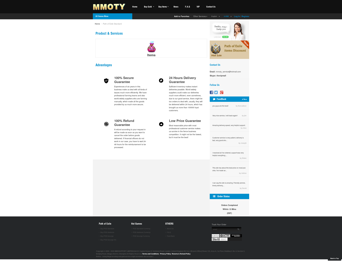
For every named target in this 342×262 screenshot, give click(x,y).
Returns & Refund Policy (181, 254)
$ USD (226, 16)
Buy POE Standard (107, 228)
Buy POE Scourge (107, 236)
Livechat (228, 31)
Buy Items (162, 6)
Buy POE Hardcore (107, 232)
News (176, 6)
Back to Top (334, 258)
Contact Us (210, 6)
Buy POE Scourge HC (108, 240)
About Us (170, 228)
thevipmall (221, 75)
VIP (198, 6)
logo (111, 6)
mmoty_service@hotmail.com (228, 71)
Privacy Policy (165, 254)
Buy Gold (148, 6)
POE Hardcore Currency (141, 232)
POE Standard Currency (141, 228)
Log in (237, 16)
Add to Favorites (181, 16)
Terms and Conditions (150, 254)
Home (134, 6)
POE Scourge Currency (141, 236)
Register (245, 16)
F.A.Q (187, 6)
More (245, 99)
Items (151, 55)
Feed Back (171, 236)
